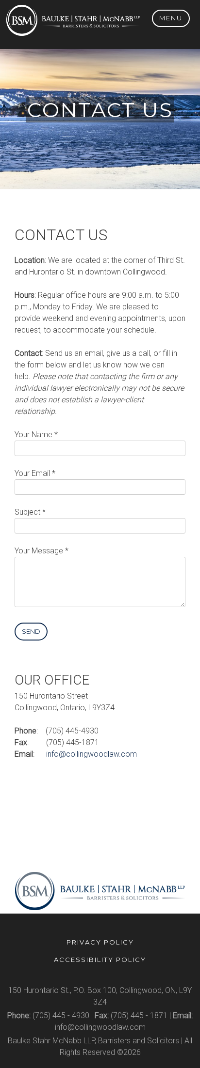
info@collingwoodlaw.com (91, 754)
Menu (171, 18)
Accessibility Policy (100, 959)
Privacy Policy (100, 942)
